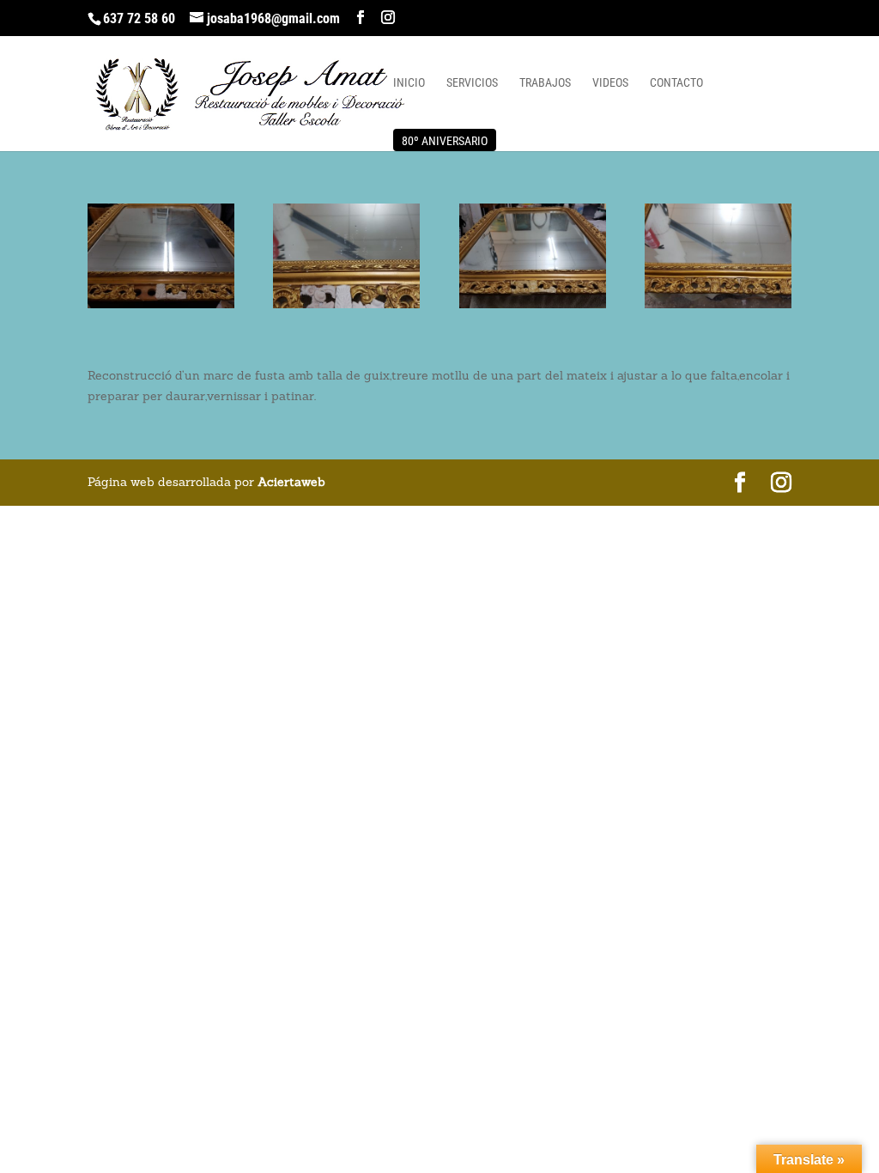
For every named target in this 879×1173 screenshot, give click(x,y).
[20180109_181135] (718, 308)
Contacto (676, 82)
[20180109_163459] (532, 308)
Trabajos (545, 82)
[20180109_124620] (346, 308)
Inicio (409, 82)
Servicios (472, 82)
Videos (610, 82)
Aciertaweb (291, 481)
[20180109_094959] (161, 308)
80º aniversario (445, 141)
